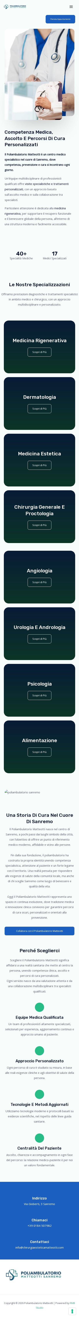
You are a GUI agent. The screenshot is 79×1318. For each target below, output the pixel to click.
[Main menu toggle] (71, 7)
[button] (60, 19)
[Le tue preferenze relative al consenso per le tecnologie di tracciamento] (72, 1311)
